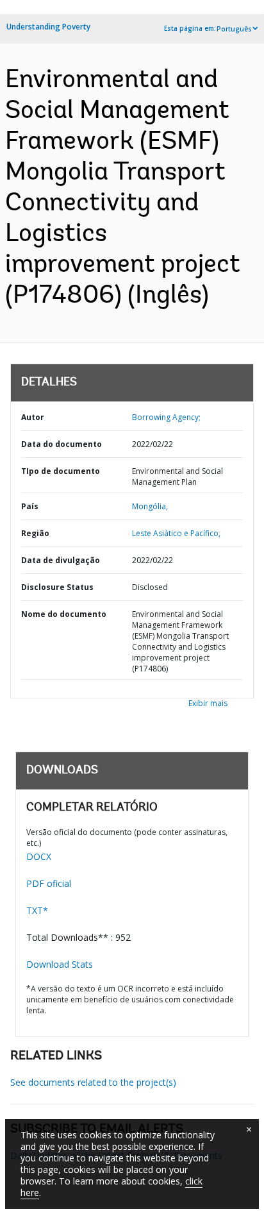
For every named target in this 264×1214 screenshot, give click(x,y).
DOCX (38, 856)
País (29, 506)
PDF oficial (48, 883)
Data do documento (61, 444)
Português (234, 28)
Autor (32, 417)
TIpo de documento (60, 471)
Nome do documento (63, 614)
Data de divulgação (60, 560)
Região (35, 533)
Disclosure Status (57, 587)
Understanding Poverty (48, 26)
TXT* (37, 910)
